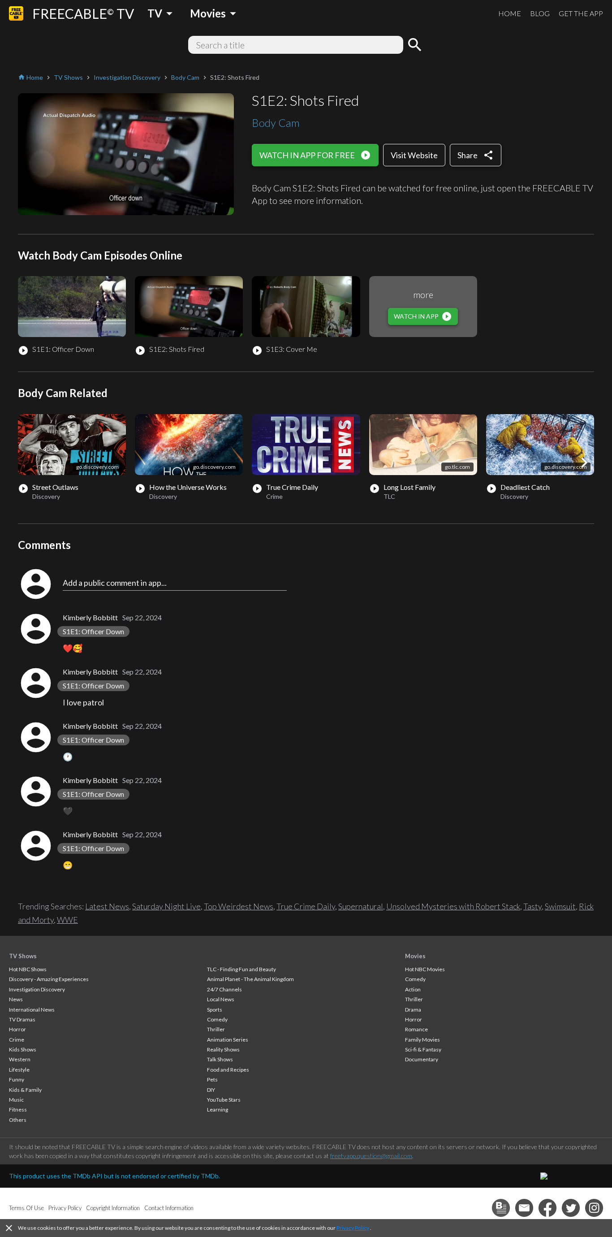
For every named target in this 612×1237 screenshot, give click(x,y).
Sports (214, 1009)
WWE (67, 920)
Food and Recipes (228, 1069)
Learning (217, 1109)
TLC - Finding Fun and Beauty (241, 969)
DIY (211, 1089)
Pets (212, 1079)
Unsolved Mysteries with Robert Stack (453, 906)
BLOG (540, 13)
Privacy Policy (352, 1227)
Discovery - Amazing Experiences (49, 979)
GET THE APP (581, 13)
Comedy (217, 1019)
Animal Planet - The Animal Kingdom (250, 979)
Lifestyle (19, 1069)
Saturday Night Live (166, 906)
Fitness (18, 1109)
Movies (415, 956)
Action (413, 989)
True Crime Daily (305, 906)
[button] (584, 462)
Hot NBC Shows (28, 969)
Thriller (216, 1029)
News (16, 999)
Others (17, 1119)
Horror (17, 1029)
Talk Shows (220, 1059)
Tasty (532, 906)
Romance (416, 1029)
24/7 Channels (224, 989)
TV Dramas (22, 1019)
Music (16, 1099)
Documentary (421, 1059)
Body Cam (276, 122)
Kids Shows (22, 1049)
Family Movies (422, 1039)
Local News (220, 999)
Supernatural (360, 906)
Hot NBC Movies (425, 969)
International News (32, 1009)
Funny (16, 1079)
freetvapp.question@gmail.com (371, 1155)
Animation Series (227, 1039)
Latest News (107, 906)
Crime (16, 1039)
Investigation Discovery (37, 989)
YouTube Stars (224, 1099)
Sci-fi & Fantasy (423, 1049)
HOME (509, 13)
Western (19, 1059)
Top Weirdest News (238, 906)
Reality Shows (223, 1049)
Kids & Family (25, 1089)
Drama (413, 1009)
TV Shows (23, 956)
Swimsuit (560, 906)
